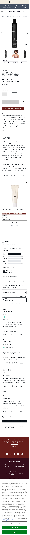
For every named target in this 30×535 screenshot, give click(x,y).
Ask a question (15, 81)
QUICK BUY (15, 222)
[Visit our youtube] (18, 454)
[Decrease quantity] (4, 94)
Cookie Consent (14, 471)
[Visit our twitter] (11, 454)
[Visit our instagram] (14, 454)
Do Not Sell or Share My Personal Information (14, 474)
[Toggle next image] (27, 33)
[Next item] (26, 203)
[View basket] (26, 11)
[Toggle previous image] (1, 33)
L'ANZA (4, 70)
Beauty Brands (11, 16)
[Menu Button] (1, 11)
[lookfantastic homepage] (14, 11)
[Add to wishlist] (24, 102)
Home (3, 16)
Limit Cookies (14, 527)
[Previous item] (3, 203)
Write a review (6, 81)
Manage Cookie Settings (14, 523)
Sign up (14, 446)
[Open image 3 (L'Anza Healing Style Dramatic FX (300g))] (25, 54)
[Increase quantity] (14, 94)
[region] (14, 507)
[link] (23, 11)
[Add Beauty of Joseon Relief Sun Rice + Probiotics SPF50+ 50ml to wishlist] (26, 182)
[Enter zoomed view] (26, 44)
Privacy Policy (6, 520)
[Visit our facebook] (7, 454)
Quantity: (5, 91)
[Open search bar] (4, 11)
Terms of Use (15, 520)
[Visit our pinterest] (22, 454)
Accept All (14, 532)
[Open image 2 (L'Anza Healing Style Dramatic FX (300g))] (15, 54)
